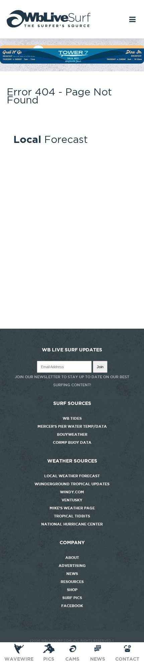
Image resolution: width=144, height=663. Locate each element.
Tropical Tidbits (72, 516)
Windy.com (72, 492)
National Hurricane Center (72, 524)
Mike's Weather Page (72, 508)
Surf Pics (72, 598)
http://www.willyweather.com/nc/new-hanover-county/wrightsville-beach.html (72, 325)
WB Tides (72, 418)
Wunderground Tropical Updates (72, 484)
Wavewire (18, 659)
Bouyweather (72, 434)
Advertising (72, 566)
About (72, 558)
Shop (72, 590)
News (72, 574)
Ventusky (72, 500)
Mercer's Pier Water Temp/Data (72, 426)
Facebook (72, 606)
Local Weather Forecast (72, 476)
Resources (72, 582)
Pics (48, 659)
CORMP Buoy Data (72, 442)
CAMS (72, 659)
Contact (127, 659)
